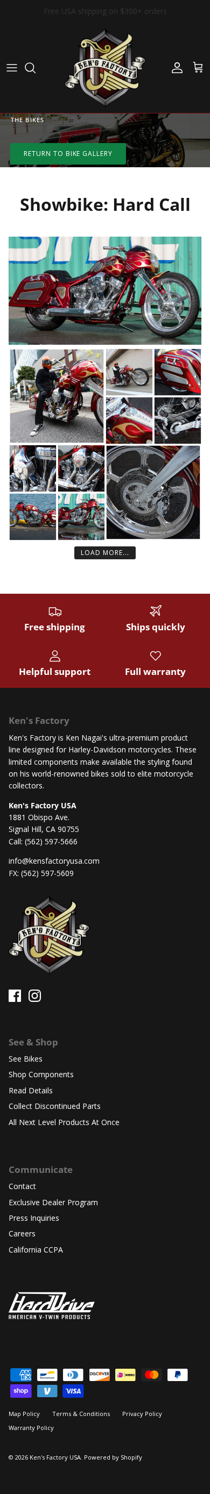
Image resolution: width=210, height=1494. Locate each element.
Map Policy (24, 1414)
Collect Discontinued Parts (55, 1106)
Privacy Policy (142, 1414)
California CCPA (36, 1249)
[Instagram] (35, 996)
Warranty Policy (31, 1428)
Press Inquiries (34, 1218)
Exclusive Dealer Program (53, 1202)
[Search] (35, 68)
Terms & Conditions (81, 1414)
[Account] (174, 68)
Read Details (31, 1090)
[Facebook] (15, 996)
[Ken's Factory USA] (105, 68)
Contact (22, 1186)
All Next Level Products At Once (64, 1122)
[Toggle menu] (12, 68)
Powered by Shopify (113, 1457)
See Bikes (26, 1059)
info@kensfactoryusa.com (54, 861)
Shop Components (41, 1074)
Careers (22, 1233)
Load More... (105, 552)
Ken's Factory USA (55, 1457)
